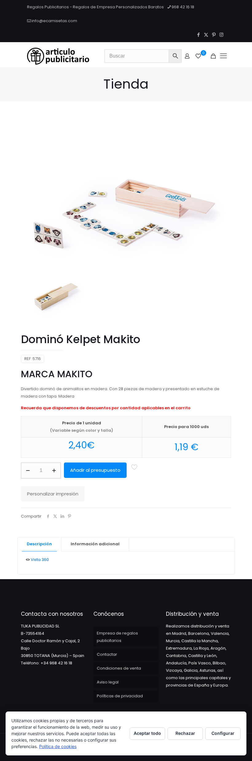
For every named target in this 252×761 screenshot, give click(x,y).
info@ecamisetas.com (54, 21)
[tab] (39, 544)
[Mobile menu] (223, 56)
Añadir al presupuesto (95, 470)
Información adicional (95, 544)
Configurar (222, 733)
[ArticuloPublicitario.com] (58, 56)
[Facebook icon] (198, 34)
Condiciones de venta (119, 668)
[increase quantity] (54, 470)
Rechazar (185, 733)
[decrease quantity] (27, 470)
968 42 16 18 (182, 7)
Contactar (107, 654)
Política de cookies (58, 746)
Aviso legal (108, 682)
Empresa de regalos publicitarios (117, 636)
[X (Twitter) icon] (206, 34)
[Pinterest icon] (213, 34)
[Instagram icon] (221, 34)
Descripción (39, 544)
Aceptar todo (147, 733)
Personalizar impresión (52, 494)
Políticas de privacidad (120, 696)
